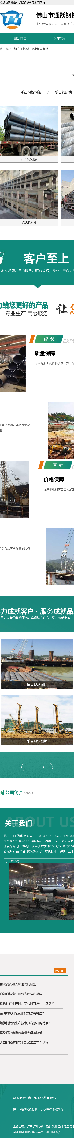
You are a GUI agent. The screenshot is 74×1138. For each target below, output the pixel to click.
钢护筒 (18, 48)
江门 (60, 1126)
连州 (46, 1132)
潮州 (54, 1126)
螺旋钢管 (36, 48)
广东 (29, 1126)
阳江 (21, 1132)
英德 (40, 1132)
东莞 (58, 1132)
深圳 (42, 1126)
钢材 (45, 48)
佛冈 (52, 1132)
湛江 (66, 1126)
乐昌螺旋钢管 (31, 92)
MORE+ (60, 970)
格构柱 (27, 48)
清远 (34, 1132)
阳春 (28, 1132)
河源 (15, 1132)
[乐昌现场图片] (37, 663)
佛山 (48, 1126)
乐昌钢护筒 (63, 92)
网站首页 (20, 39)
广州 (36, 1126)
